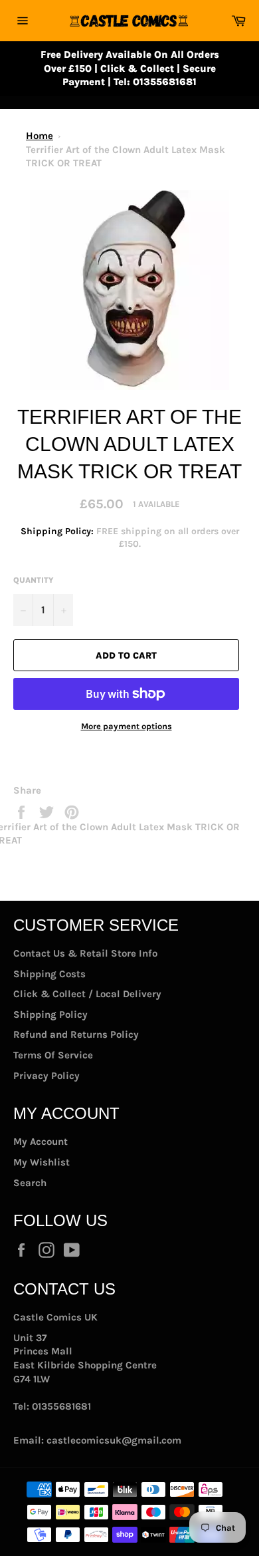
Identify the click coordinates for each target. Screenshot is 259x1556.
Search (29, 1183)
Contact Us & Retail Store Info (85, 953)
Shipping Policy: (58, 531)
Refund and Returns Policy (76, 1034)
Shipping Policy (50, 1014)
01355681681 (61, 1406)
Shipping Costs (49, 974)
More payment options (126, 726)
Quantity (33, 580)
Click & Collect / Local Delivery (87, 994)
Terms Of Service (53, 1055)
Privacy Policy (46, 1076)
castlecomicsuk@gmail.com (113, 1440)
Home (39, 136)
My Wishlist (41, 1162)
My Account (40, 1142)
